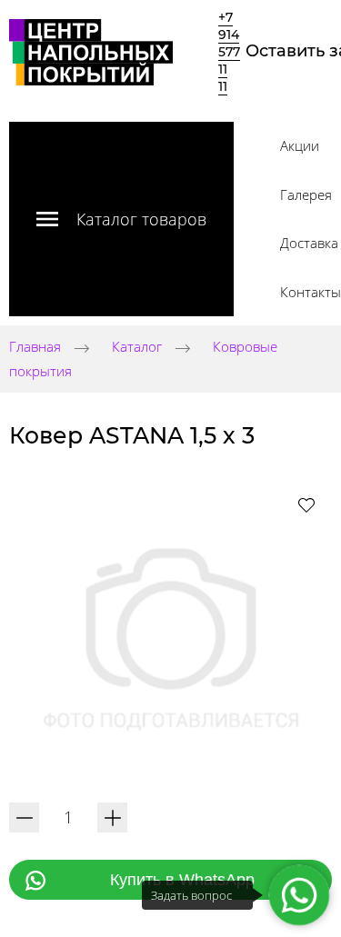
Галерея (306, 194)
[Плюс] (112, 817)
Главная (35, 347)
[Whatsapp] (298, 894)
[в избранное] (306, 504)
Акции (299, 145)
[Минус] (24, 817)
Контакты (310, 292)
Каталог (137, 347)
